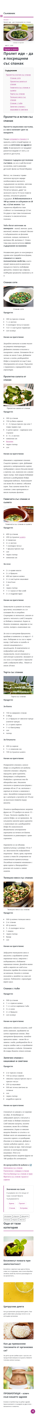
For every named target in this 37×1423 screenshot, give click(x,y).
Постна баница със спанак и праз (18, 1174)
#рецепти (25, 1216)
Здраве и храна (11, 49)
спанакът (23, 139)
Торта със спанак (17, 94)
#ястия (22, 1220)
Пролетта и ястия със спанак (18, 75)
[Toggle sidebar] (1, 16)
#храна (15, 1220)
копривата (14, 139)
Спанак (12, 1208)
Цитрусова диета (14, 1306)
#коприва (7, 1216)
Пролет (22, 1203)
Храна (11, 1203)
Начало (6, 19)
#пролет (16, 1216)
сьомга (22, 537)
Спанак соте (15, 78)
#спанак (7, 1220)
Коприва (23, 1208)
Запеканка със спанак (13, 1168)
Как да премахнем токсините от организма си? (18, 1347)
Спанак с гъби (16, 103)
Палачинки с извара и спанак (16, 1171)
